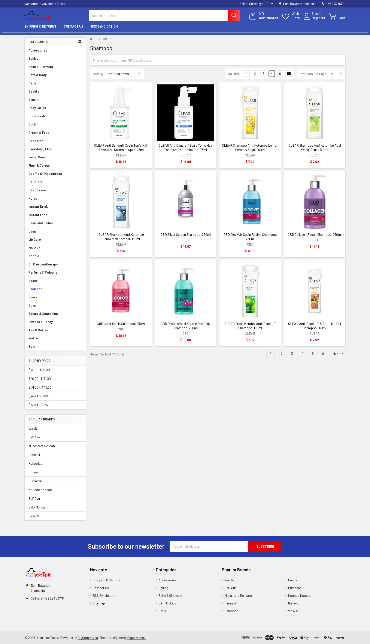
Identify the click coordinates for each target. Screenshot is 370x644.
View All (34, 516)
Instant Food (37, 215)
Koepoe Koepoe (40, 490)
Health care (37, 190)
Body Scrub (36, 116)
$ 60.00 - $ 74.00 (40, 405)
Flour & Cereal (39, 165)
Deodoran (35, 141)
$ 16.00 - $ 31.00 (39, 378)
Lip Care (34, 239)
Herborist (35, 463)
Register (318, 18)
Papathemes (136, 637)
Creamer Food (38, 132)
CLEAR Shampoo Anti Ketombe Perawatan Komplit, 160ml (121, 236)
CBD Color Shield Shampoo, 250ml (121, 323)
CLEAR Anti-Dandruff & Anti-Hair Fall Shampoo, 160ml (314, 325)
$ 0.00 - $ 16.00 (39, 370)
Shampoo (35, 289)
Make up (34, 248)
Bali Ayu (34, 498)
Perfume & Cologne (42, 272)
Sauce (33, 281)
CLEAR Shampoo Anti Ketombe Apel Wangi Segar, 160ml (314, 147)
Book (32, 124)
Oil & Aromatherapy (43, 264)
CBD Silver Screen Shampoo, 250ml (186, 234)
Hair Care (35, 182)
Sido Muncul (36, 507)
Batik (32, 83)
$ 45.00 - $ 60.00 (40, 396)
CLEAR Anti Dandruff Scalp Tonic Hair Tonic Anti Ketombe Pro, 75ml (185, 147)
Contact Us (73, 26)
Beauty (33, 91)
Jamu (32, 231)
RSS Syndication (104, 26)
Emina (33, 472)
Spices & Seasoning (43, 313)
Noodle (33, 256)
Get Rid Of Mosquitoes (45, 173)
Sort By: (99, 74)
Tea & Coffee (38, 330)
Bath (32, 346)
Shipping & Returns (40, 26)
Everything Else (40, 149)
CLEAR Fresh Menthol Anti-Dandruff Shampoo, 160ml (250, 325)
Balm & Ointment (40, 67)
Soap (32, 305)
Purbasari (35, 481)
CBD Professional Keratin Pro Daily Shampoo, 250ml (185, 325)
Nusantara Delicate (42, 446)
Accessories (37, 50)
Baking (33, 58)
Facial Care (36, 157)
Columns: (235, 73)
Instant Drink (38, 206)
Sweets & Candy (40, 322)
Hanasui (34, 454)
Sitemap (99, 603)
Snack (32, 297)
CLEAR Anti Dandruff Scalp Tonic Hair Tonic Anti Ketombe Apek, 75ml (121, 147)
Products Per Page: (314, 74)
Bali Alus (34, 437)
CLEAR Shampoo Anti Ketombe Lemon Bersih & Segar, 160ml (250, 147)
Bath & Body (37, 75)
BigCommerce (88, 637)
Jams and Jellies (41, 223)
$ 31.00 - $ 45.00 (40, 387)
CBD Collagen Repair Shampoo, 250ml (315, 234)
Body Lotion (37, 108)
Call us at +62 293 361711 (47, 598)
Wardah (33, 428)
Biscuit (33, 100)
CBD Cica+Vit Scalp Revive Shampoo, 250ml (250, 236)
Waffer (33, 338)
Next (336, 353)
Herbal (33, 198)
